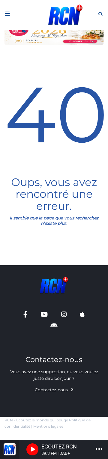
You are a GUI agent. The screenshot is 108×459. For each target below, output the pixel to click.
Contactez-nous (52, 389)
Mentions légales (48, 426)
